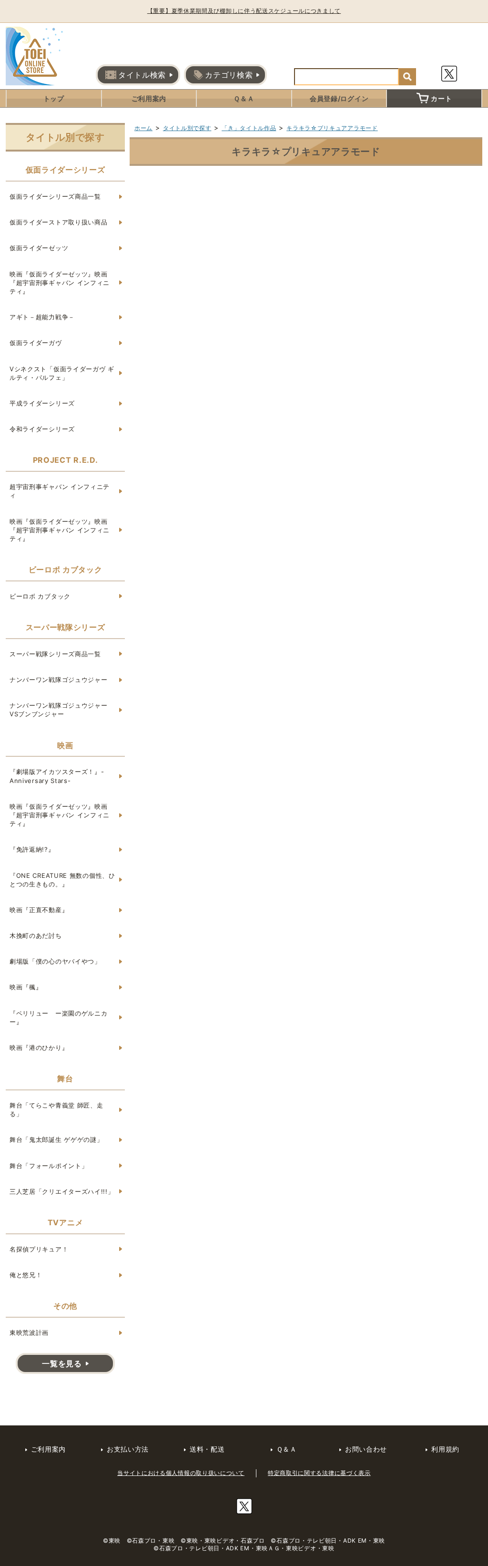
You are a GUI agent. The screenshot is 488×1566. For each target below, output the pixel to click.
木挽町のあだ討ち (36, 935)
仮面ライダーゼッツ (39, 248)
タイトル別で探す (187, 128)
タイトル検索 (142, 75)
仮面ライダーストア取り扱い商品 (59, 222)
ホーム (143, 128)
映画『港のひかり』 (39, 1047)
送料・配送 (207, 1449)
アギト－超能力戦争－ (42, 317)
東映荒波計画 (29, 1332)
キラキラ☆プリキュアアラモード (332, 128)
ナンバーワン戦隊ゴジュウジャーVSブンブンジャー (59, 710)
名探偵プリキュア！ (39, 1249)
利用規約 (445, 1449)
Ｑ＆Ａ (244, 98)
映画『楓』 (26, 987)
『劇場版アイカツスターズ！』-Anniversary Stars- (57, 776)
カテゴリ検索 (229, 75)
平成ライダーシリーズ (42, 403)
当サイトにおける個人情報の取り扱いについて (180, 1472)
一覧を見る (62, 1363)
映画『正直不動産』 (39, 910)
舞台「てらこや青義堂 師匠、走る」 (56, 1109)
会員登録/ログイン (339, 98)
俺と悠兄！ (26, 1275)
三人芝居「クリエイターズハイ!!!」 (62, 1191)
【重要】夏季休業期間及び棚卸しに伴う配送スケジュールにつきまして (244, 10)
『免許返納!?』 (32, 849)
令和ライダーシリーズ (42, 429)
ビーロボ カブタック (40, 596)
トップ (53, 98)
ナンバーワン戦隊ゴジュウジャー (59, 679)
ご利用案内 (149, 98)
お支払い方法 (128, 1449)
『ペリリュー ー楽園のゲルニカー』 (59, 1017)
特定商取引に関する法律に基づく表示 (319, 1472)
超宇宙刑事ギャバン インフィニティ (60, 491)
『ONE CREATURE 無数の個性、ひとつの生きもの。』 (62, 880)
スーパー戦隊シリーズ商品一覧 (55, 654)
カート (441, 98)
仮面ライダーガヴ (36, 342)
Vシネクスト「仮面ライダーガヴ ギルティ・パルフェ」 (62, 373)
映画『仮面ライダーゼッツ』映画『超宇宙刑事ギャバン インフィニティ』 (60, 282)
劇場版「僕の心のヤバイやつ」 (55, 961)
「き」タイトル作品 (249, 128)
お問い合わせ (366, 1449)
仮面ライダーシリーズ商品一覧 (55, 196)
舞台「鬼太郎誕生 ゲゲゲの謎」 (56, 1139)
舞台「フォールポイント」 (49, 1165)
